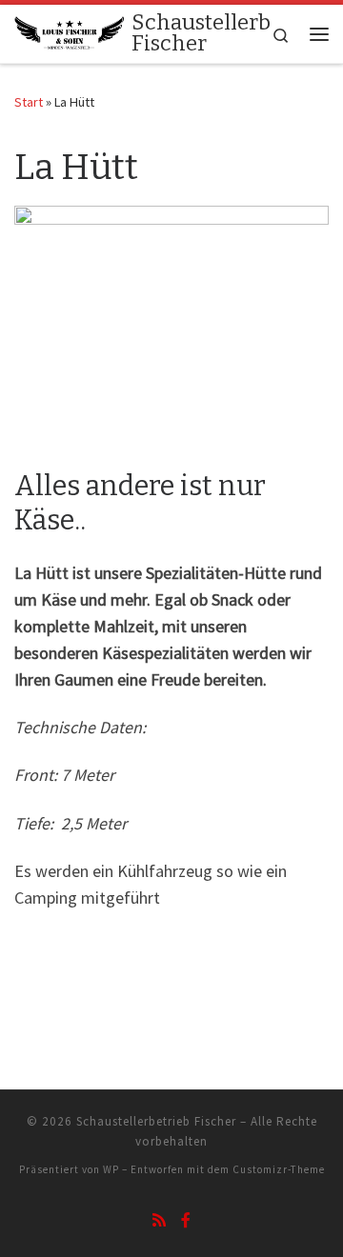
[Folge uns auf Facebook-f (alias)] (186, 1220)
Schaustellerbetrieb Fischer (156, 1121)
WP (111, 1169)
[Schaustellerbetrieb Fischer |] (69, 32)
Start (28, 101)
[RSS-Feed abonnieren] (159, 1220)
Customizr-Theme (278, 1169)
